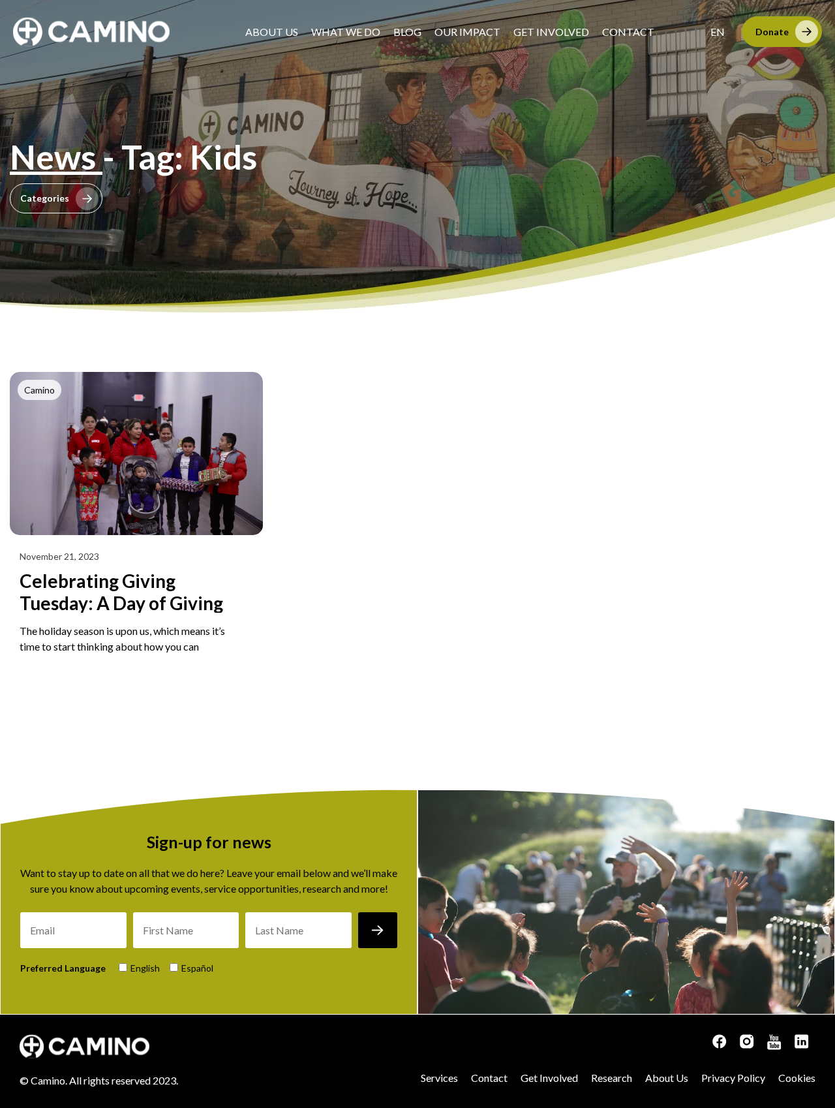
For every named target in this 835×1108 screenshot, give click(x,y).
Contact (628, 31)
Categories (44, 198)
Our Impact (467, 31)
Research (611, 1077)
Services (439, 1077)
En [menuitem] (717, 31)
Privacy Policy (733, 1077)
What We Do (345, 31)
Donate (772, 31)
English (145, 968)
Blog (407, 31)
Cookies (796, 1077)
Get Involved (551, 31)
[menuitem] (717, 31)
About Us (271, 31)
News (56, 156)
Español (197, 968)
